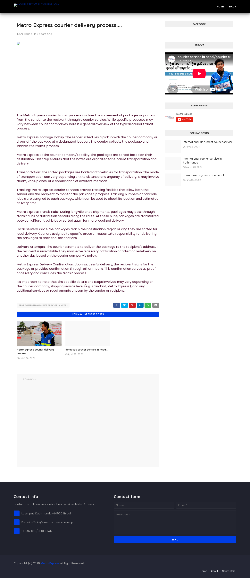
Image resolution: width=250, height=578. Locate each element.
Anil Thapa (25, 34)
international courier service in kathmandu (202, 160)
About (214, 571)
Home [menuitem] (220, 6)
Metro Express (50, 563)
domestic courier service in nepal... (86, 349)
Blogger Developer (38, 571)
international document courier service (208, 142)
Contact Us (228, 571)
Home (203, 571)
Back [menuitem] (232, 6)
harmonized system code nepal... (204, 175)
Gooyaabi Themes (79, 571)
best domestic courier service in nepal (43, 305)
